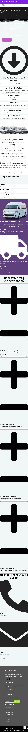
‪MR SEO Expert (20, 730)
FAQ (7, 717)
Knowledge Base (9, 714)
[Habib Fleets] (3, 5)
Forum (7, 721)
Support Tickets (9, 712)
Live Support (9, 710)
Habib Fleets (12, 729)
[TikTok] (9, 679)
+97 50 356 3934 (8, 1)
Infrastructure (9, 719)
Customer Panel (9, 707)
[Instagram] (5, 679)
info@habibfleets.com (19, 1)
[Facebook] (7, 679)
